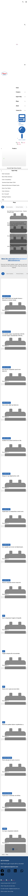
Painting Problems (19, 273)
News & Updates (9, 273)
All (2, 273)
